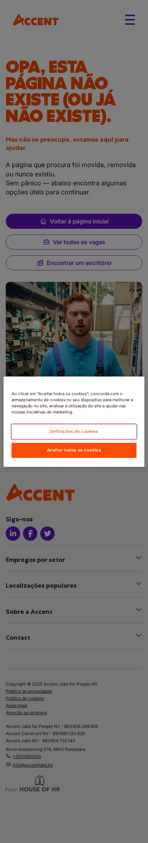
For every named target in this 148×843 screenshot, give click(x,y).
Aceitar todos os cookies (74, 450)
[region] (74, 421)
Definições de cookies (74, 431)
